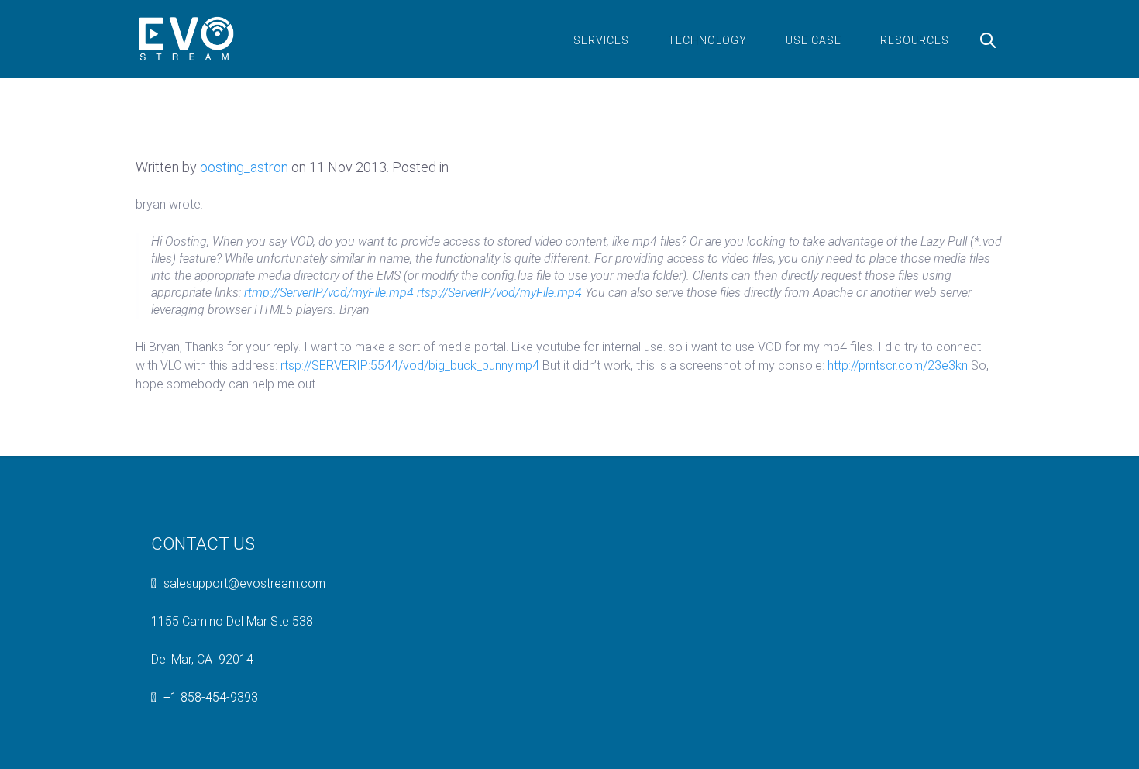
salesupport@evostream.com (244, 583)
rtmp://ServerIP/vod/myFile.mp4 (329, 292)
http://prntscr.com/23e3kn (898, 365)
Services (601, 40)
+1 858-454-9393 (210, 697)
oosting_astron (244, 167)
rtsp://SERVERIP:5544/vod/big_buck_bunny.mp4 (409, 365)
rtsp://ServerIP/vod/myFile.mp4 (499, 292)
